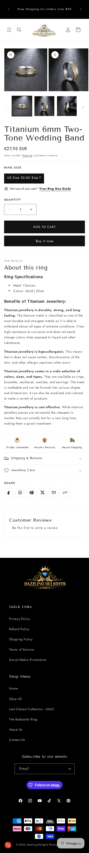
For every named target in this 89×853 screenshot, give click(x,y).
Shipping (27, 155)
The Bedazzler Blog (23, 719)
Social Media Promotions (28, 659)
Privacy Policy (19, 618)
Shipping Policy (21, 639)
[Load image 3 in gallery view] (67, 106)
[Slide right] (83, 107)
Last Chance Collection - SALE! (32, 709)
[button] (9, 30)
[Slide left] (6, 107)
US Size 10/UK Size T (24, 177)
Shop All (15, 699)
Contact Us (17, 739)
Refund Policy (19, 629)
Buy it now (44, 241)
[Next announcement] (81, 9)
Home (13, 688)
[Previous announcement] (8, 9)
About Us (16, 729)
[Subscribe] (69, 768)
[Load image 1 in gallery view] (22, 106)
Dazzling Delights (37, 844)
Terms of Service (21, 649)
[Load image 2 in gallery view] (44, 106)
